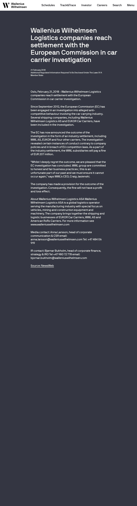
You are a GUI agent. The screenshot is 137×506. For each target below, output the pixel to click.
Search (117, 5)
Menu (130, 5)
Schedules (48, 5)
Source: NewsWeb (42, 265)
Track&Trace (68, 5)
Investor (86, 5)
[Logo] (15, 6)
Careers (102, 5)
